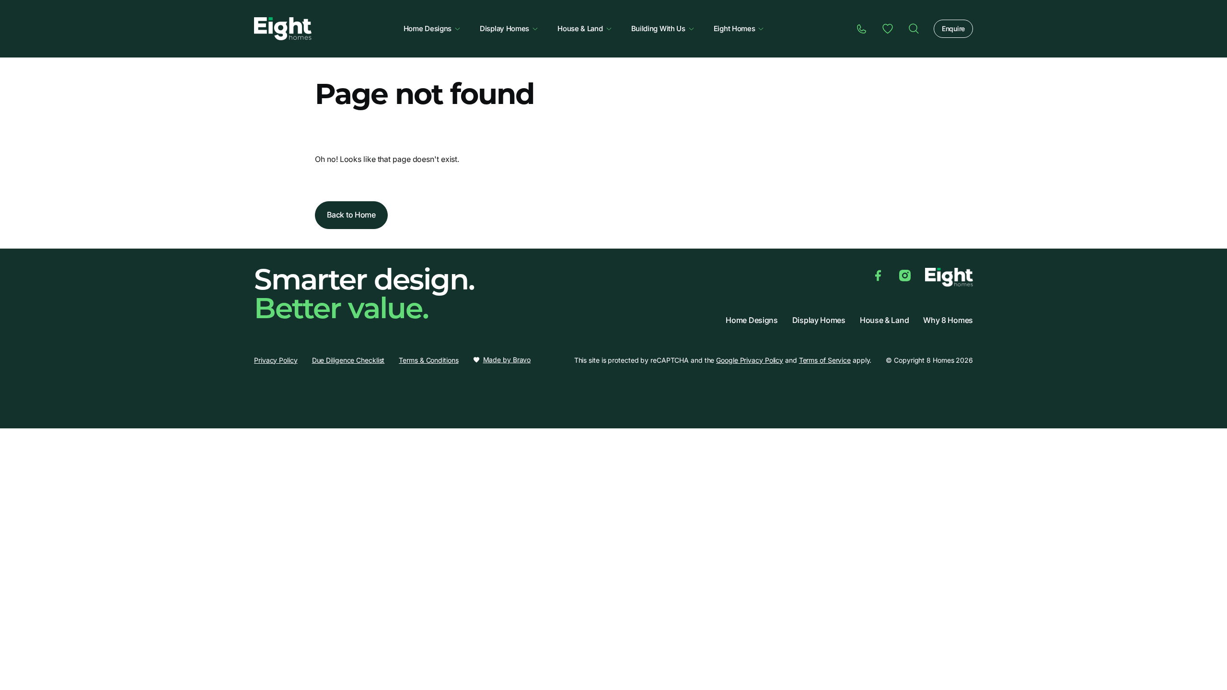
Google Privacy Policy (749, 360)
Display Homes (504, 28)
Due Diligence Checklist (348, 360)
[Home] (913, 28)
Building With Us (658, 28)
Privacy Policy (276, 360)
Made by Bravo (507, 359)
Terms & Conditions (428, 360)
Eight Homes (734, 28)
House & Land (579, 28)
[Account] (887, 28)
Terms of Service (825, 360)
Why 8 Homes (948, 320)
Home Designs (427, 28)
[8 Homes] (283, 28)
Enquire (953, 28)
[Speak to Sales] (862, 28)
